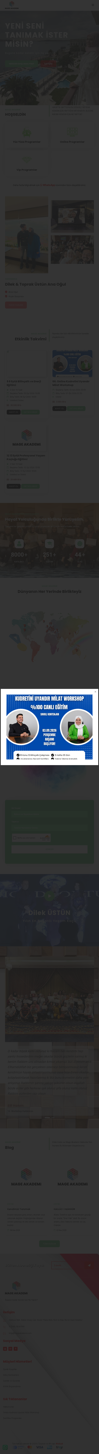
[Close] (95, 692)
